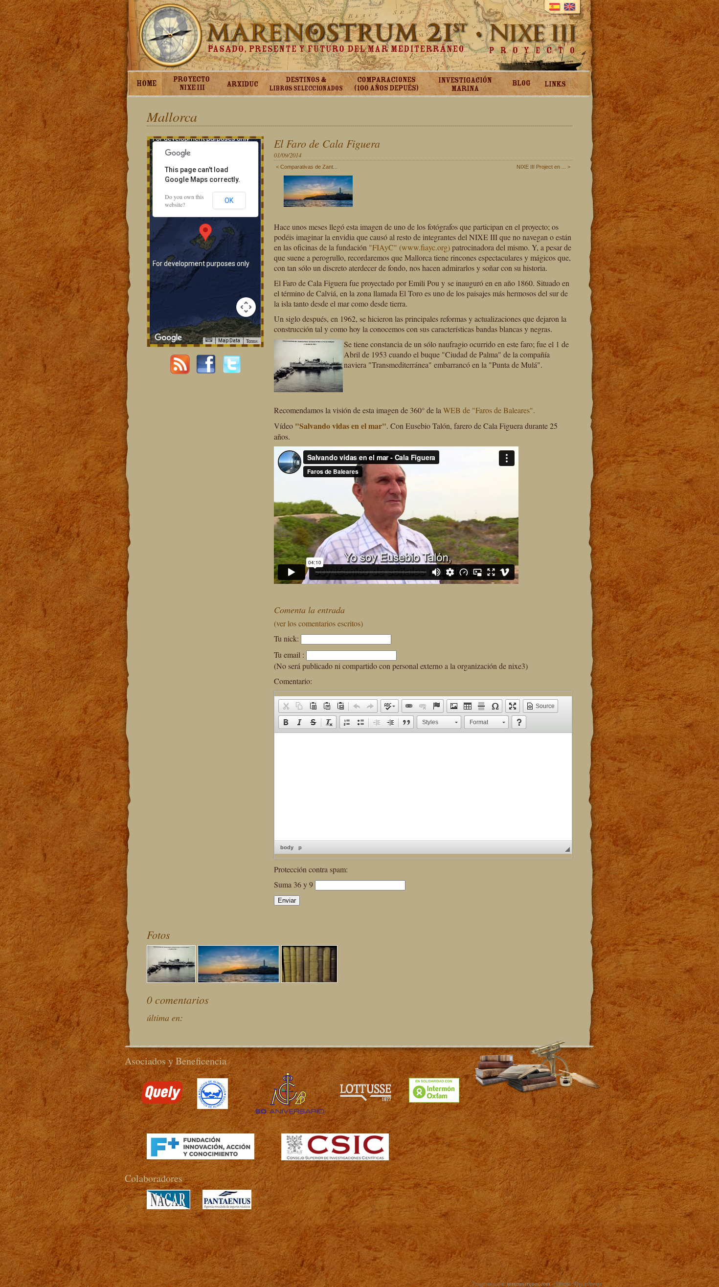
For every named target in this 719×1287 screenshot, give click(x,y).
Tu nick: (286, 638)
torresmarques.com (528, 1283)
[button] (285, 706)
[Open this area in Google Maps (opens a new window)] (168, 338)
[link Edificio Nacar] (168, 1206)
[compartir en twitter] (232, 371)
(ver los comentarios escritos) (318, 623)
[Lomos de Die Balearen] (309, 979)
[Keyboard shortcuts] (208, 339)
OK (229, 200)
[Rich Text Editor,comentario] (423, 787)
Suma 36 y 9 (294, 884)
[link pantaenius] (226, 1206)
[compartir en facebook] (206, 371)
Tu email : (289, 654)
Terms (252, 340)
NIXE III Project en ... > (543, 167)
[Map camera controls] (246, 307)
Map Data (229, 340)
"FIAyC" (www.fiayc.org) (409, 247)
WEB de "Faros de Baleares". (489, 410)
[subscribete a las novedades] (180, 371)
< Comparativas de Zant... (306, 167)
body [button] (286, 847)
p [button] (300, 847)
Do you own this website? (184, 200)
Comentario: (293, 681)
